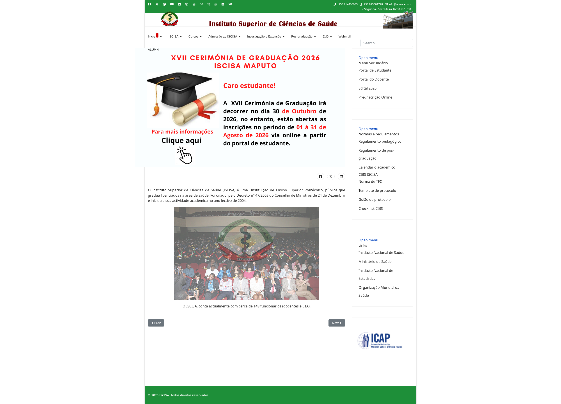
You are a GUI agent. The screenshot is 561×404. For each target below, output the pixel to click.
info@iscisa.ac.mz (400, 4)
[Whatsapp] (216, 4)
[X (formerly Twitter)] (331, 176)
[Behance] (201, 4)
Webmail (345, 36)
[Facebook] (149, 4)
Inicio (151, 36)
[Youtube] (172, 4)
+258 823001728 (372, 4)
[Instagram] (194, 4)
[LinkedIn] (341, 176)
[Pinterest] (164, 4)
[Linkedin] (179, 4)
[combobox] (386, 43)
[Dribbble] (186, 4)
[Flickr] (223, 4)
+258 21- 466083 (347, 4)
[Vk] (230, 4)
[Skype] (209, 4)
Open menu (368, 57)
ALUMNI (154, 49)
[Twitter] (156, 4)
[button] (373, 63)
